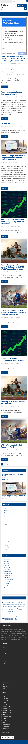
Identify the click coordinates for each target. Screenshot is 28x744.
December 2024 (8, 587)
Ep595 (3, 606)
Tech (18, 616)
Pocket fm (6, 533)
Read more (4, 86)
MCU (5, 525)
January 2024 (7, 591)
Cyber (19, 602)
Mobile (6, 527)
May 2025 (6, 583)
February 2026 (7, 569)
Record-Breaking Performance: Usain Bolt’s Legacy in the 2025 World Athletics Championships (13, 267)
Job (5, 521)
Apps (5, 508)
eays (24, 604)
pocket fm (11, 616)
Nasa (13, 613)
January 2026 (7, 571)
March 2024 (7, 590)
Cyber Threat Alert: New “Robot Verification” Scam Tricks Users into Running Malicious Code (13, 59)
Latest (5, 523)
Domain (7, 604)
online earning (4, 616)
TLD (20, 616)
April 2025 (6, 585)
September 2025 (8, 579)
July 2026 (6, 561)
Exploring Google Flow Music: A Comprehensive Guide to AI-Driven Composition (13, 158)
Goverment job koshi (20, 606)
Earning (21, 604)
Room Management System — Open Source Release (12, 93)
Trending (6, 541)
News (5, 531)
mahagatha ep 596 (17, 611)
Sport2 (18, 226)
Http (12, 609)
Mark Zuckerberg (5, 613)
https (14, 609)
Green (4, 609)
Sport (17, 363)
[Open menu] (1, 1)
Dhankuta (4, 604)
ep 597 (6, 606)
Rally (15, 616)
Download (19, 97)
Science (6, 535)
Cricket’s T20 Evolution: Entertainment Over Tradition (12, 359)
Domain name (11, 604)
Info (19, 63)
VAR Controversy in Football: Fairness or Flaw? (11, 446)
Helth (7, 609)
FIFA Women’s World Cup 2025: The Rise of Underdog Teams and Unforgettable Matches (13, 312)
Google (15, 606)
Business (6, 510)
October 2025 (7, 577)
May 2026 (6, 563)
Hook (9, 609)
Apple (5, 602)
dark (21, 602)
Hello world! (5, 124)
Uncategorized (20, 126)
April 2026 (6, 565)
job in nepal (4, 611)
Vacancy (6, 545)
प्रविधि (5, 549)
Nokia (19, 613)
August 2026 (7, 559)
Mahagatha (10, 611)
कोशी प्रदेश (6, 547)
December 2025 (8, 573)
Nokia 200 (22, 613)
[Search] (27, 1)
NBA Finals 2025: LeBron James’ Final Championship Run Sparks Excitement (13, 222)
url (16, 619)
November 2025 (8, 575)
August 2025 (7, 581)
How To (6, 516)
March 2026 (7, 567)
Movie (5, 529)
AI (2, 602)
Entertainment (8, 514)
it (19, 609)
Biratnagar (8, 602)
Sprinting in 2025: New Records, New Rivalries (13, 403)
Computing (14, 602)
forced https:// (10, 606)
